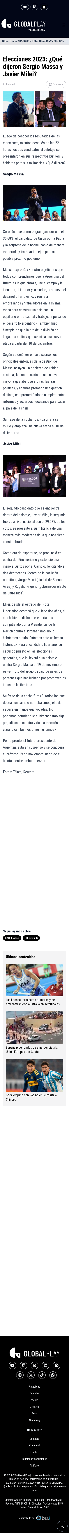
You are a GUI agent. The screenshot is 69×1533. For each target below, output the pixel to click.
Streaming (34, 1420)
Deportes (34, 1393)
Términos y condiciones (34, 1458)
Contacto (34, 1438)
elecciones (31, 938)
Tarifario (34, 1465)
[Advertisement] (34, 816)
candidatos (12, 938)
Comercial (34, 1445)
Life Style (34, 1406)
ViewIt (34, 1400)
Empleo (34, 1452)
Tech (34, 1413)
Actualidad (9, 84)
